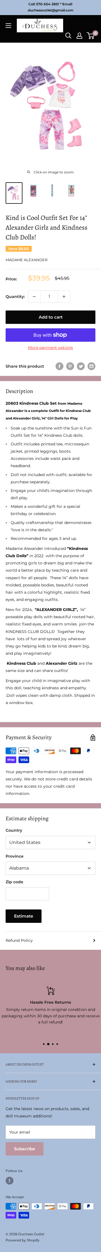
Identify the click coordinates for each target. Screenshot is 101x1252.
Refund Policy (19, 940)
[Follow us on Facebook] (9, 1181)
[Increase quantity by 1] (64, 296)
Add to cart (51, 317)
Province (15, 856)
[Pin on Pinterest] (70, 366)
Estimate (23, 916)
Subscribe (24, 1148)
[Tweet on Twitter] (81, 366)
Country (14, 830)
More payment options (50, 347)
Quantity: (15, 296)
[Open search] (68, 36)
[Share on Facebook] (59, 366)
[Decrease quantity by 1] (34, 296)
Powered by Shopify (23, 1240)
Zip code (14, 881)
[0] (90, 35)
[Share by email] (91, 366)
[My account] (79, 36)
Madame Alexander (26, 260)
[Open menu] (8, 25)
